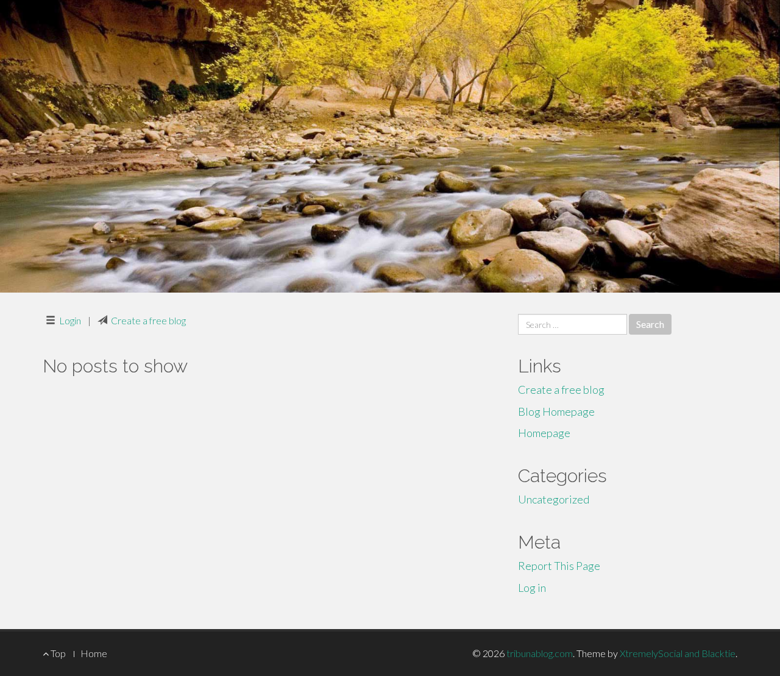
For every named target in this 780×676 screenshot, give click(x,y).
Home (93, 653)
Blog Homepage (556, 411)
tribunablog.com (539, 653)
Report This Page (559, 565)
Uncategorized (553, 499)
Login (70, 320)
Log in (532, 587)
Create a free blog (148, 320)
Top (57, 653)
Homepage (544, 432)
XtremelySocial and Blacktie (678, 653)
